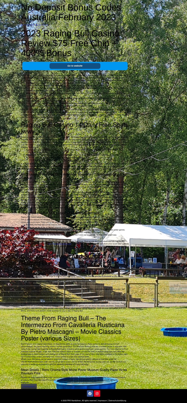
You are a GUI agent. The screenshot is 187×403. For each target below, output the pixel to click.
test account (43, 24)
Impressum (102, 400)
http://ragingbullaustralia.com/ (60, 243)
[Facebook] (90, 393)
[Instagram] (97, 393)
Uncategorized (29, 386)
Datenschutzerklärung (117, 400)
